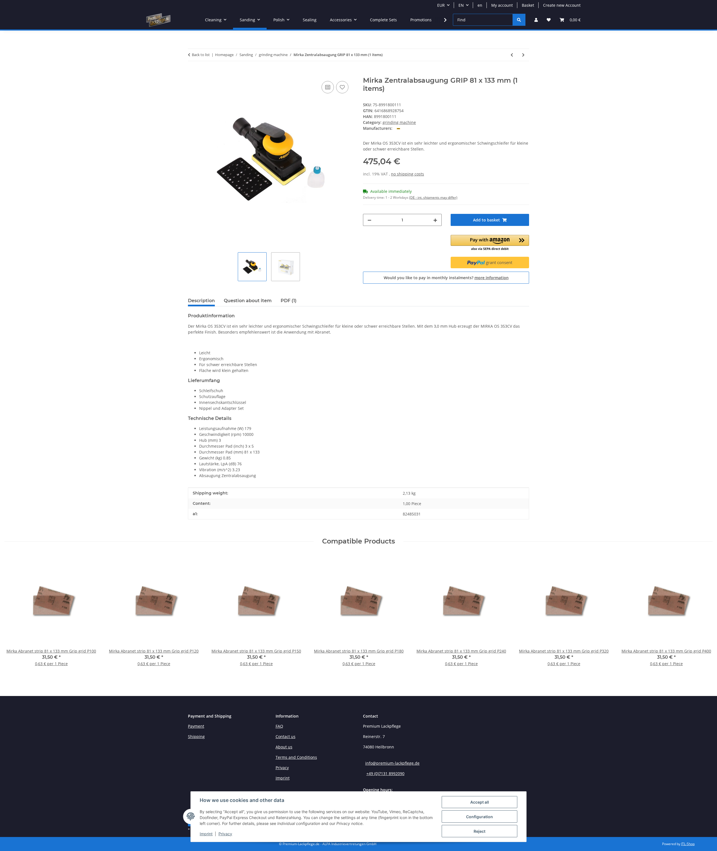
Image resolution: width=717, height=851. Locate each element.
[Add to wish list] (342, 87)
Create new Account (562, 5)
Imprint (206, 833)
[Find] (519, 20)
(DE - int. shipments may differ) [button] (433, 197)
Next (703, 614)
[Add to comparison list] (328, 87)
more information (491, 277)
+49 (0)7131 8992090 (385, 773)
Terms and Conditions (296, 757)
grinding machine (399, 122)
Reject (479, 831)
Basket (528, 5)
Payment (196, 726)
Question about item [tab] (248, 300)
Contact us (285, 736)
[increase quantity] (435, 220)
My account (502, 5)
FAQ (279, 726)
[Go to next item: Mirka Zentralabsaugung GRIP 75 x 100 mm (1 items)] (523, 55)
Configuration (479, 816)
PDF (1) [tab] (289, 300)
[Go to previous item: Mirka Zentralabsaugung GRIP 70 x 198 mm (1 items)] (512, 55)
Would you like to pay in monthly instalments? (446, 277)
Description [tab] (201, 300)
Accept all (479, 802)
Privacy (225, 833)
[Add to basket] (192, 73)
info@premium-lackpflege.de (392, 763)
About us (284, 747)
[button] (536, 19)
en (480, 5)
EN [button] (461, 5)
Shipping (196, 736)
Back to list (201, 54)
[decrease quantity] (369, 220)
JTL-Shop (688, 843)
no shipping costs (407, 174)
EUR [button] (441, 5)
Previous (13, 614)
